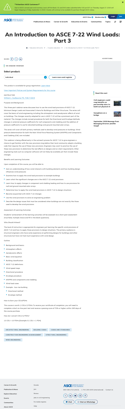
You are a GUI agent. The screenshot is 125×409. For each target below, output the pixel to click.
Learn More (45, 86)
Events (6, 398)
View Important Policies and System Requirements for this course (29, 90)
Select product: (12, 71)
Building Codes (40, 330)
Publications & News (42, 22)
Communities (96, 22)
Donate (36, 385)
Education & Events (79, 22)
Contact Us (109, 390)
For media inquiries (40, 402)
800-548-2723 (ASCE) (71, 390)
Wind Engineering (13, 340)
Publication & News (11, 389)
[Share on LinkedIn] (20, 59)
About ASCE (8, 407)
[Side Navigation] (120, 21)
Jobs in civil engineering (42, 398)
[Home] (27, 47)
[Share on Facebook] (11, 59)
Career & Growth (61, 22)
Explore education (54, 48)
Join (35, 389)
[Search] (114, 21)
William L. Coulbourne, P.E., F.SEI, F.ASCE (19, 98)
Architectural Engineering (17, 330)
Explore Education (10, 394)
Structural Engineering (56, 335)
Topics (107, 22)
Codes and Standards (60, 330)
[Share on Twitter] (16, 59)
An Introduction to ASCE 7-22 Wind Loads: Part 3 (82, 48)
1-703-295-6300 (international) (92, 390)
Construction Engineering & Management (23, 335)
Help (35, 406)
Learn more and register (62, 77)
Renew (36, 393)
